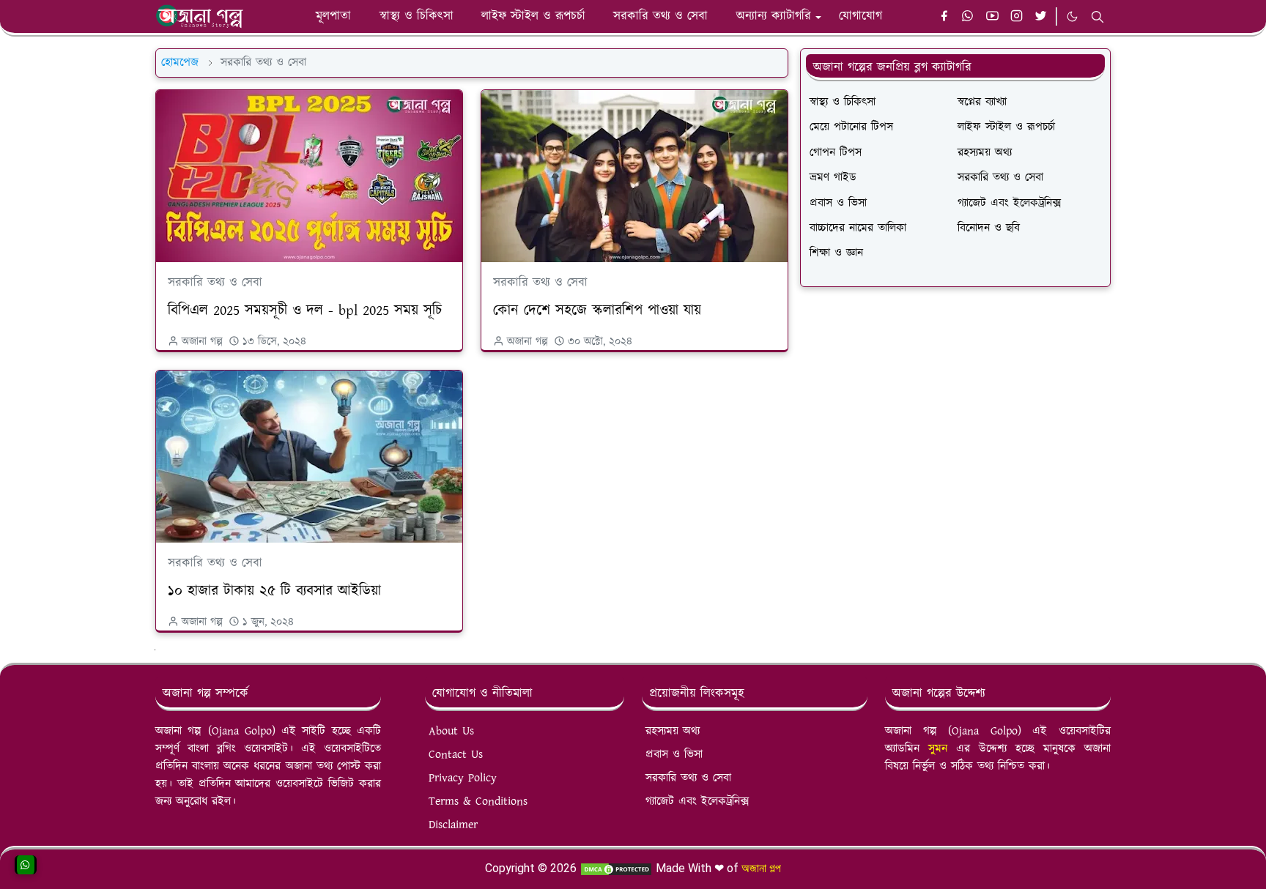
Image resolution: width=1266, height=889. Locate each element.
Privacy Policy (463, 778)
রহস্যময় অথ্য (672, 731)
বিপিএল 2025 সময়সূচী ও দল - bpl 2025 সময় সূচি (305, 310)
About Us (451, 731)
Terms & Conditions (478, 801)
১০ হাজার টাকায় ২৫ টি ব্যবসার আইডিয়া (274, 591)
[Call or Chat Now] (26, 864)
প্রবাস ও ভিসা (674, 754)
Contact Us (456, 754)
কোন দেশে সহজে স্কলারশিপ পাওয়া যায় (597, 310)
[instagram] (1016, 16)
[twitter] (1041, 16)
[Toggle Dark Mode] (1072, 16)
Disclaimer (453, 825)
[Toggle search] (1097, 17)
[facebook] (944, 16)
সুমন (942, 748)
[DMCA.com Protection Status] (616, 868)
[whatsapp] (968, 16)
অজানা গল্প (761, 868)
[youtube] (992, 16)
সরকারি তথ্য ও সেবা (215, 282)
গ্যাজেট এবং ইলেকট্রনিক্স (697, 801)
